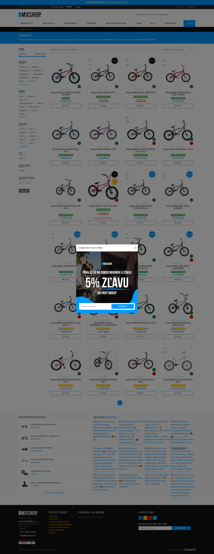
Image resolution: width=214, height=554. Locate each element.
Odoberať (122, 306)
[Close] (135, 248)
